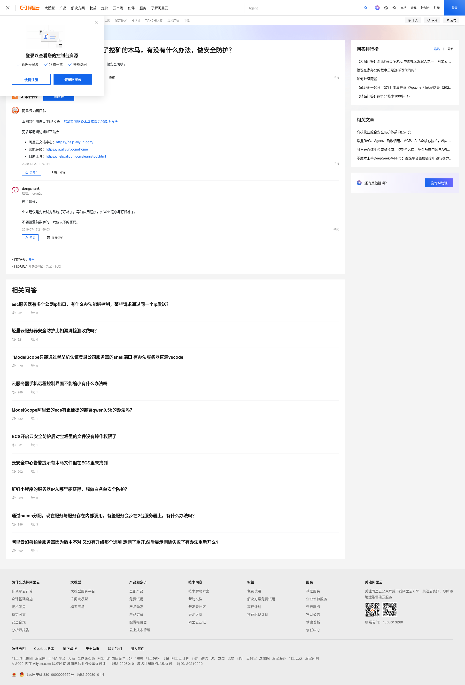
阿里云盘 (296, 658)
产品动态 (136, 606)
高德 (204, 658)
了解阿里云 (159, 7)
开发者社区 (36, 266)
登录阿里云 (72, 79)
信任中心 (313, 629)
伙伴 (131, 7)
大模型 (50, 7)
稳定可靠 (19, 614)
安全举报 (92, 648)
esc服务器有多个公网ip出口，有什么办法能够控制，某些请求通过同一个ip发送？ (91, 304)
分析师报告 (20, 629)
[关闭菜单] (8, 8)
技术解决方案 (198, 591)
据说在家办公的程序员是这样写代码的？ (387, 69)
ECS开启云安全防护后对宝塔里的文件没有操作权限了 (64, 436)
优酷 (230, 658)
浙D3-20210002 (190, 663)
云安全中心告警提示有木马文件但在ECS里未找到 (60, 463)
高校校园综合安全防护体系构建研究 (384, 131)
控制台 (425, 8)
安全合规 (19, 622)
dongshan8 (31, 188)
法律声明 (19, 648)
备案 (414, 8)
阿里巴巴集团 (22, 658)
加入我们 (138, 648)
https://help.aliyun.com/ (74, 142)
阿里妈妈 (153, 658)
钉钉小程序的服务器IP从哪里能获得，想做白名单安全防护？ (70, 489)
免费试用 (136, 598)
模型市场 (77, 606)
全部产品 (136, 591)
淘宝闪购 (312, 658)
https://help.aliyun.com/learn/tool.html (76, 156)
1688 (139, 658)
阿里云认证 (197, 622)
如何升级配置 (367, 78)
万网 (195, 658)
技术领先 (19, 606)
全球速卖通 (86, 658)
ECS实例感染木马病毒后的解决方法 (91, 121)
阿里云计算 (180, 658)
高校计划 (254, 606)
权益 (93, 7)
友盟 (221, 658)
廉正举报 (70, 648)
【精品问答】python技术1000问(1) (383, 96)
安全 (31, 259)
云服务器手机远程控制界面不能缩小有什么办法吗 (60, 383)
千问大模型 (79, 598)
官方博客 (121, 20)
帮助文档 (195, 598)
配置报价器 (138, 622)
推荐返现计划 (257, 614)
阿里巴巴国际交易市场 (114, 658)
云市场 (118, 7)
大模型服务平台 (82, 591)
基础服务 (313, 591)
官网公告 (313, 614)
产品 (63, 7)
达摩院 (264, 658)
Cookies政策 (44, 648)
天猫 (71, 658)
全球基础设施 (22, 598)
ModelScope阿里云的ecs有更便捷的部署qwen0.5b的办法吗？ (73, 410)
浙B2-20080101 (123, 663)
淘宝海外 (279, 658)
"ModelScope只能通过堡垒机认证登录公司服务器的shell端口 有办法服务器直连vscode (97, 357)
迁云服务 (313, 606)
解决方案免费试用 (261, 598)
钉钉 (240, 658)
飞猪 (165, 658)
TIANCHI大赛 (154, 20)
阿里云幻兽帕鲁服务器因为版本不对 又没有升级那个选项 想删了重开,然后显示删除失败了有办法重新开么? (115, 542)
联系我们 (115, 648)
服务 (143, 7)
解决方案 (78, 7)
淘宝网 (40, 658)
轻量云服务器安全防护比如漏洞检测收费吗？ (55, 330)
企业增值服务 (316, 598)
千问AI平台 (57, 658)
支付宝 (251, 658)
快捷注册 (31, 79)
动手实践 (104, 20)
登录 (454, 8)
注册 (437, 8)
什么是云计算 (22, 591)
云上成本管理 (139, 629)
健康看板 (313, 622)
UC (213, 658)
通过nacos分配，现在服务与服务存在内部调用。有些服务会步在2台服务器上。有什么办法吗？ (104, 515)
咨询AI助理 (439, 182)
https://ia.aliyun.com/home (67, 149)
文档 (403, 8)
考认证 (136, 20)
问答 (58, 266)
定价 (104, 7)
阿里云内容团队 (34, 110)
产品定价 (136, 614)
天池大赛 (195, 614)
